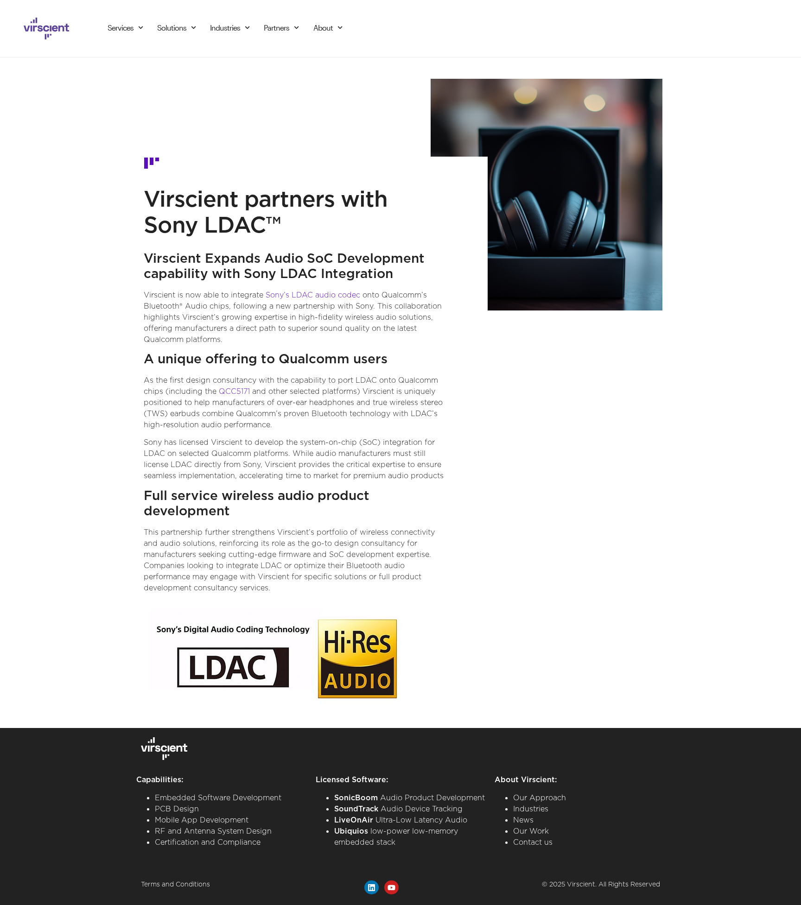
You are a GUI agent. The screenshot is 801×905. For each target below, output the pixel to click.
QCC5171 (234, 391)
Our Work (531, 830)
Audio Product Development (409, 797)
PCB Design (177, 808)
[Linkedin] (371, 887)
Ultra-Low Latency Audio (400, 819)
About (323, 27)
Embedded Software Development (218, 797)
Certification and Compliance (208, 842)
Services (121, 27)
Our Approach (539, 797)
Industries (225, 27)
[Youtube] (391, 887)
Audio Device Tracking (398, 808)
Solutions (171, 27)
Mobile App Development (201, 819)
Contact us (533, 842)
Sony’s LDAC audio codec (313, 294)
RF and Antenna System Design (213, 830)
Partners (276, 27)
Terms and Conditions (175, 884)
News (523, 819)
